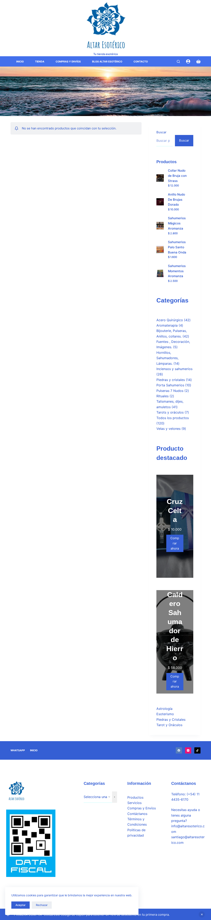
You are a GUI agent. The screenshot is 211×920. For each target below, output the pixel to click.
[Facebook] (179, 750)
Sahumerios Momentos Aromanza (177, 271)
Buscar (161, 132)
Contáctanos (137, 814)
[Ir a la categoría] (114, 797)
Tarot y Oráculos (169, 725)
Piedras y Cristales (170, 719)
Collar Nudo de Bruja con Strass (177, 176)
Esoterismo (165, 714)
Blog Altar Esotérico (107, 61)
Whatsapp (18, 750)
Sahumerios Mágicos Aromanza (177, 223)
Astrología (164, 709)
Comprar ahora (174, 543)
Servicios (134, 803)
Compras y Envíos (68, 61)
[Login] (188, 61)
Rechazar (42, 905)
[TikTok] (197, 750)
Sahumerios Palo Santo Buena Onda (177, 247)
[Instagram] (188, 750)
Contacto (141, 61)
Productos (135, 797)
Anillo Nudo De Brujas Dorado (176, 199)
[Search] (178, 61)
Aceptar (20, 905)
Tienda (39, 61)
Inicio (20, 61)
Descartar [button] (202, 914)
